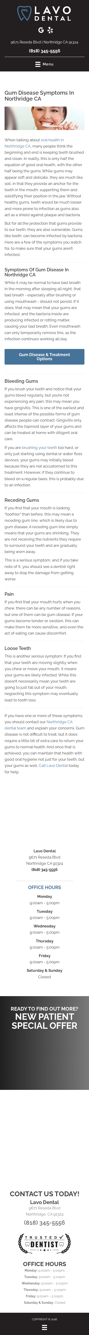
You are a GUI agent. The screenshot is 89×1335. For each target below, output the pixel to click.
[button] (44, 1058)
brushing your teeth (39, 447)
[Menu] (44, 1327)
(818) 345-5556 (44, 51)
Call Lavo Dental (53, 765)
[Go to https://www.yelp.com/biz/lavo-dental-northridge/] (50, 31)
